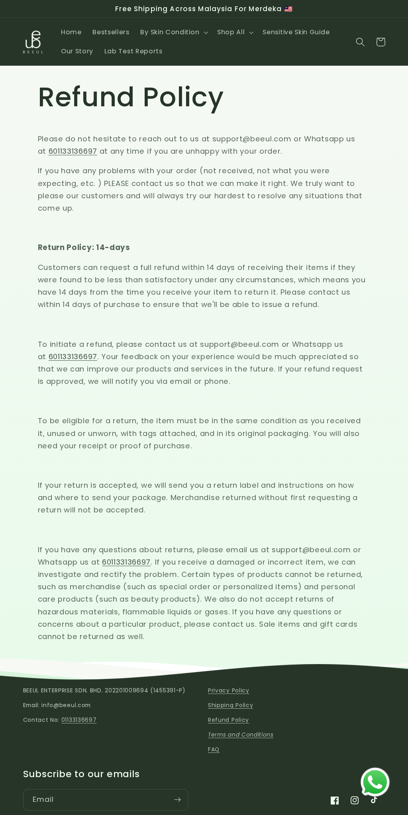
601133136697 (73, 151)
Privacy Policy (228, 690)
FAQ (214, 749)
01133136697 (79, 720)
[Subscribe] (177, 800)
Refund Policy (228, 720)
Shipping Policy (230, 705)
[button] (173, 32)
